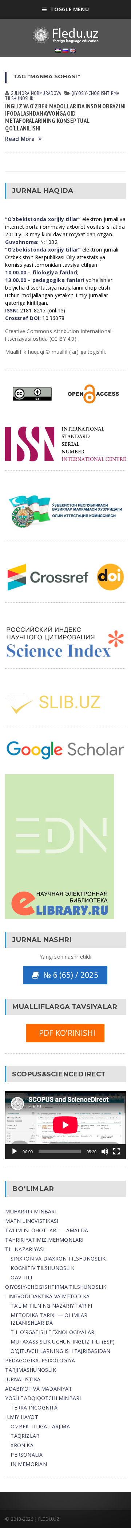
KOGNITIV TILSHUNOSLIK (42, 1268)
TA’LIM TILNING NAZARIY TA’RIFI (51, 1305)
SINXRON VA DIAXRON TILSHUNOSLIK (58, 1258)
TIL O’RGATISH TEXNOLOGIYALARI (53, 1332)
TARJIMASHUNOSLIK (30, 1369)
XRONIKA (22, 1445)
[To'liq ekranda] (116, 1151)
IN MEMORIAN (29, 1464)
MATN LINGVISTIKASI (31, 1220)
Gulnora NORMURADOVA (36, 93)
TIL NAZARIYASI (24, 1249)
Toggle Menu (69, 9)
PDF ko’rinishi (65, 1033)
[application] (65, 1125)
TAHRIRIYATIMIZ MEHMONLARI (44, 1239)
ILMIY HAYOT (21, 1416)
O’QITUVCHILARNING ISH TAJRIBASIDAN (60, 1351)
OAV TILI (21, 1277)
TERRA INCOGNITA (34, 1407)
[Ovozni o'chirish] (104, 1151)
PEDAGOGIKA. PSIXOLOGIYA (40, 1360)
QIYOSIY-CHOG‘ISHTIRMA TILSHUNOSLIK (55, 1286)
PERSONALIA (27, 1454)
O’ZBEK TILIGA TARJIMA (40, 1426)
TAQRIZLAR (25, 1435)
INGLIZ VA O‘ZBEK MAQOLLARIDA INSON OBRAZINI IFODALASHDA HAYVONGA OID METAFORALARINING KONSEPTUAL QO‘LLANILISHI (65, 117)
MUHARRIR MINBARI (30, 1211)
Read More (20, 139)
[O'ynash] (14, 1151)
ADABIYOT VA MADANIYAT (38, 1388)
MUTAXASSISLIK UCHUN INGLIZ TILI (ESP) (63, 1341)
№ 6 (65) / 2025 (68, 975)
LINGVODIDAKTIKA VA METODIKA (47, 1296)
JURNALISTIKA (22, 1379)
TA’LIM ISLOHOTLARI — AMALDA (46, 1230)
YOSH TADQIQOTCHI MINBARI (43, 1398)
